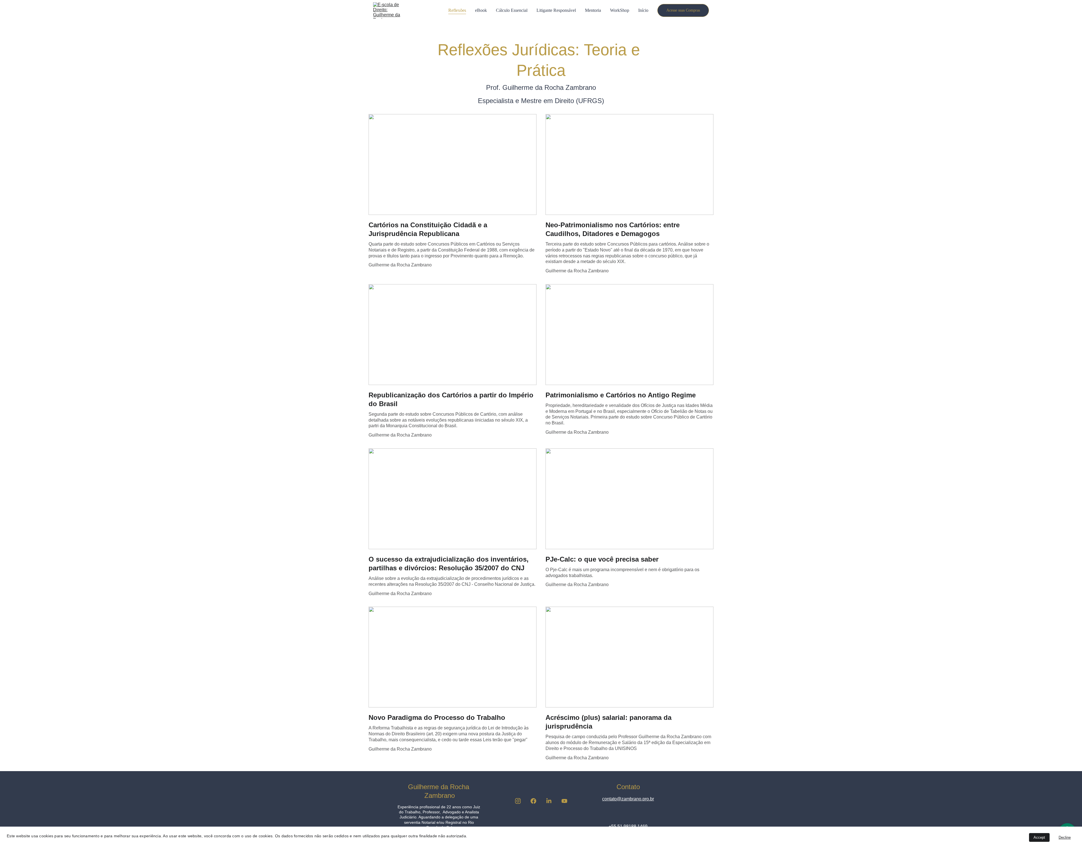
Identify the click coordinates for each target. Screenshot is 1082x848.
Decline (1065, 837)
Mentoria (593, 10)
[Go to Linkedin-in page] (551, 801)
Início (643, 10)
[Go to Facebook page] (536, 801)
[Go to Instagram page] (520, 801)
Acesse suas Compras (683, 10)
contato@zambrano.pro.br (628, 798)
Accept (1039, 837)
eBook (481, 10)
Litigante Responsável (556, 10)
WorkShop (619, 10)
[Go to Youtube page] (564, 801)
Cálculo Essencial (511, 10)
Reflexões (457, 10)
